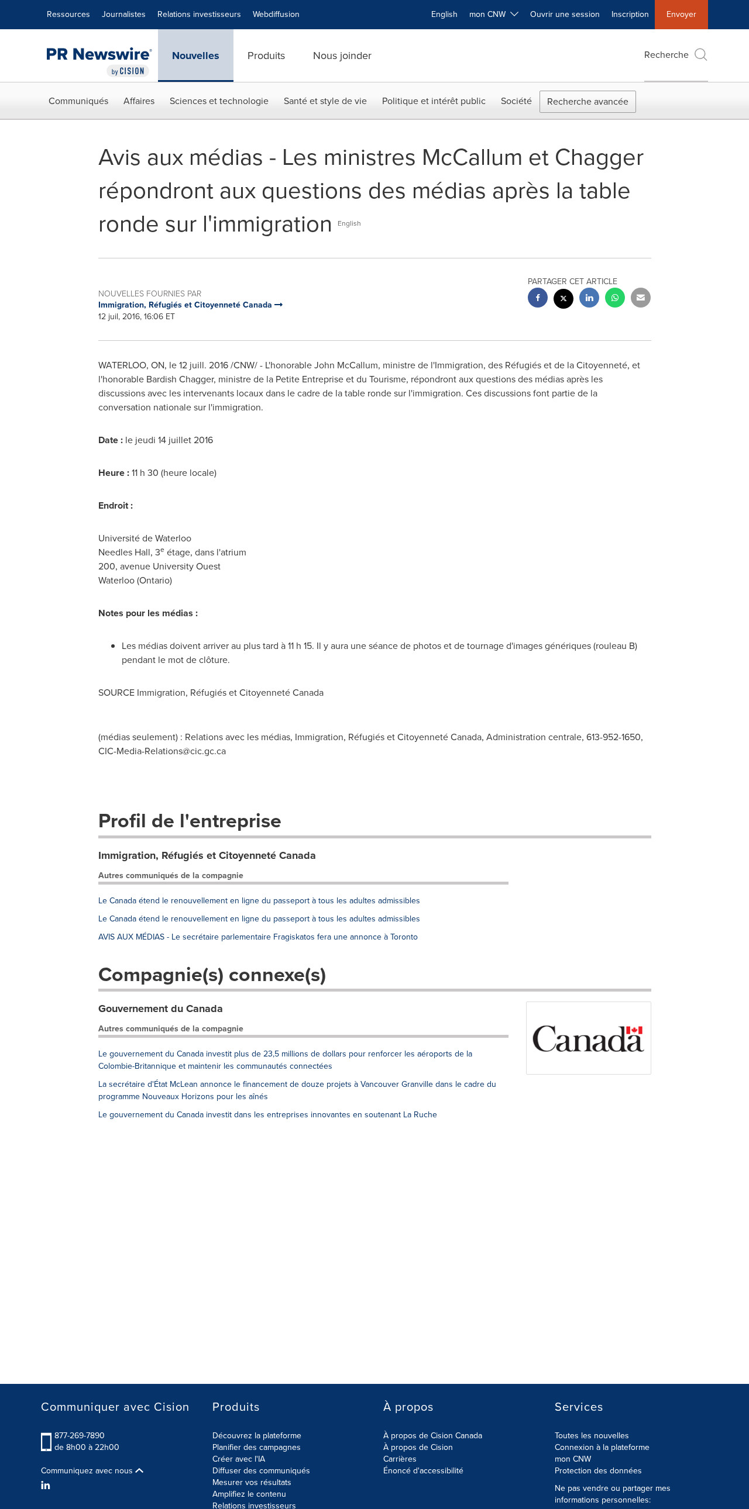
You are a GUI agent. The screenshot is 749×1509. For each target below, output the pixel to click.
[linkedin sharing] (589, 299)
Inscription (630, 14)
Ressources (68, 14)
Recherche (666, 54)
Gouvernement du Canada (160, 1008)
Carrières (400, 1459)
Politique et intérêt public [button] (434, 101)
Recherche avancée (587, 101)
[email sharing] (641, 299)
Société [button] (516, 101)
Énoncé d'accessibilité (423, 1471)
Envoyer (681, 14)
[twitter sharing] (563, 300)
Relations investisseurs (199, 14)
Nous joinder (342, 55)
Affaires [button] (138, 101)
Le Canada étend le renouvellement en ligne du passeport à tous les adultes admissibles (259, 901)
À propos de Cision (418, 1447)
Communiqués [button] (78, 101)
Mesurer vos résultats (251, 1482)
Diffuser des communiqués (261, 1471)
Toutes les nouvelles (592, 1435)
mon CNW (573, 1459)
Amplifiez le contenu (249, 1494)
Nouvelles (195, 55)
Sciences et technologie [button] (219, 101)
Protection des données (598, 1471)
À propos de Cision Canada (432, 1435)
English (444, 14)
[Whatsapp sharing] (615, 299)
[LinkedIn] (47, 1485)
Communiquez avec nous (88, 1471)
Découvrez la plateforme (256, 1435)
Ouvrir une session (565, 14)
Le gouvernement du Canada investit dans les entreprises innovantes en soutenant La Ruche (267, 1115)
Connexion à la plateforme (602, 1447)
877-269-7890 (79, 1435)
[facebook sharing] (538, 299)
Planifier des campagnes (256, 1447)
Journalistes (124, 14)
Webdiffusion (276, 14)
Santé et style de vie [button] (325, 101)
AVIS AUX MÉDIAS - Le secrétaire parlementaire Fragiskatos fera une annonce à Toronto (258, 937)
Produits (266, 55)
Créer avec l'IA (238, 1459)
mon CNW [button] (489, 14)
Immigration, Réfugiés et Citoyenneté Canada (207, 855)
